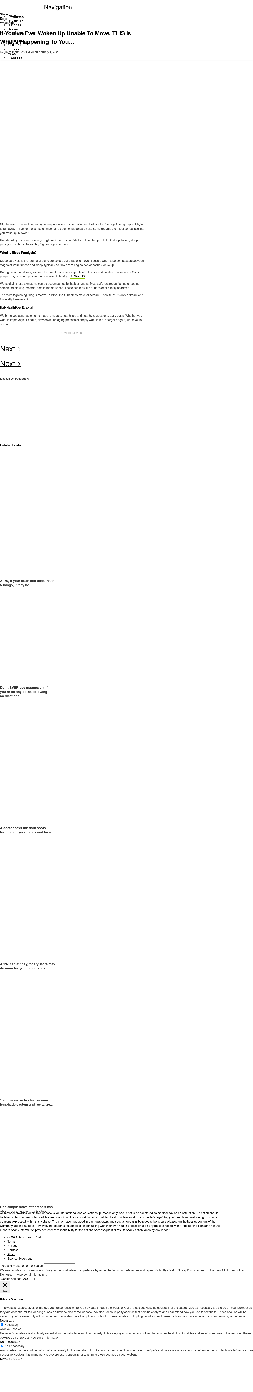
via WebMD (77, 276)
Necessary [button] (7, 1320)
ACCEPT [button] (29, 1279)
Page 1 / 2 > (72, 349)
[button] (55, 6)
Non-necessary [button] (10, 1341)
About (11, 1254)
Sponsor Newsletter (20, 1258)
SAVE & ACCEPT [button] (12, 1358)
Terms (11, 1241)
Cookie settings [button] (11, 1279)
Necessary (11, 1324)
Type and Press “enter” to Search (21, 1265)
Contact (12, 1250)
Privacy (12, 1245)
